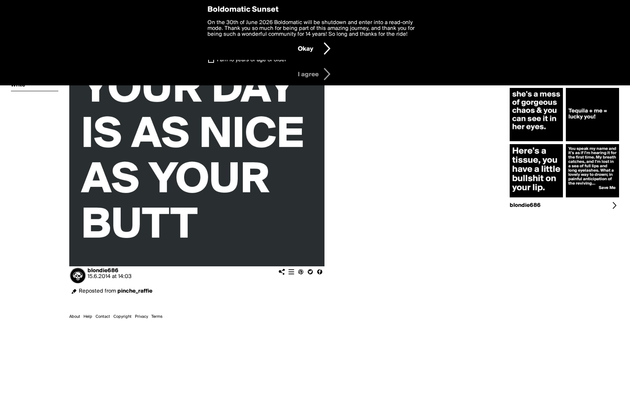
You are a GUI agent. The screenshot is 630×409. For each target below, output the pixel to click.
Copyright (122, 317)
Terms (157, 317)
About (74, 317)
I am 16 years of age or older (252, 60)
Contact (103, 317)
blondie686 (103, 271)
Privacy (141, 317)
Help (87, 317)
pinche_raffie (134, 291)
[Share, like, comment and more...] (536, 141)
